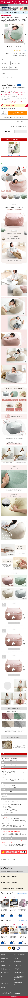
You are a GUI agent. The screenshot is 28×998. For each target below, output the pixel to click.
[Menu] (2, 2)
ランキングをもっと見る (22, 893)
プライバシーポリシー (19, 972)
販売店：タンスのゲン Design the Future (16, 53)
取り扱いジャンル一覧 (6, 965)
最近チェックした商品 (6, 961)
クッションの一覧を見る (19, 121)
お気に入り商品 (5, 958)
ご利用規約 (16, 969)
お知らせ (16, 958)
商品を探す (3, 954)
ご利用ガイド (4, 987)
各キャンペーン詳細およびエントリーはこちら (13, 94)
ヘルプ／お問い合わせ (19, 954)
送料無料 (3, 871)
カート (2, 976)
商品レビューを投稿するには (18, 126)
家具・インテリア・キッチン (15, 5)
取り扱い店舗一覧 (5, 969)
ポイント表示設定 (5, 983)
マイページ (3, 979)
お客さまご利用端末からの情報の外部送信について (20, 978)
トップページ (4, 5)
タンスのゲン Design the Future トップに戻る (14, 117)
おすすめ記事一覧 (5, 972)
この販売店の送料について (19, 55)
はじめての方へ (17, 965)
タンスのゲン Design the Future (15, 871)
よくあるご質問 (17, 961)
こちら (18, 993)
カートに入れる (17, 112)
